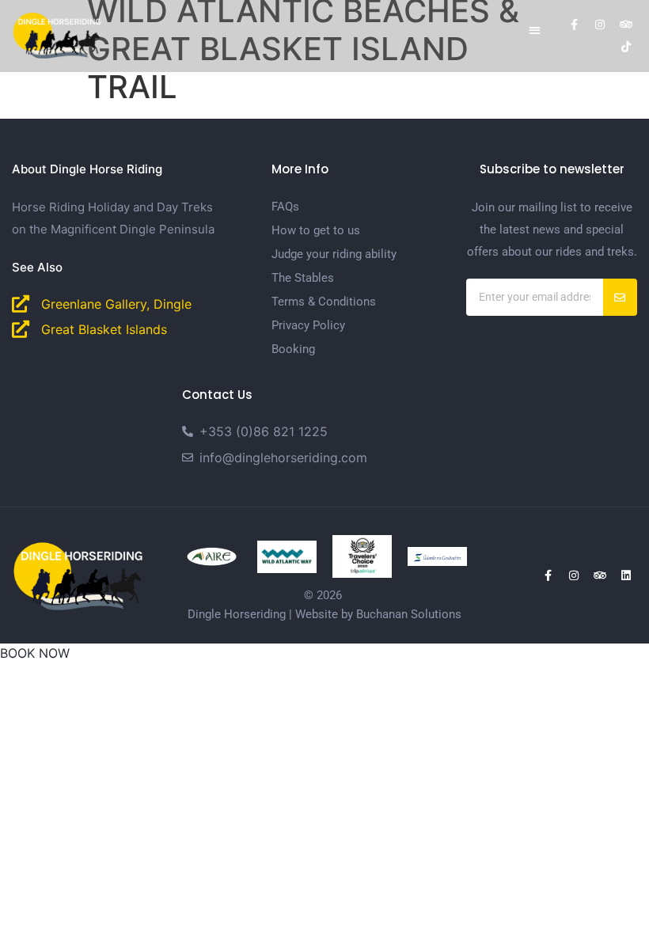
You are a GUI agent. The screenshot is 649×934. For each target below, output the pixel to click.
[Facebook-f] (574, 24)
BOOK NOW (35, 653)
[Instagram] (600, 24)
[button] (535, 30)
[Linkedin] (626, 575)
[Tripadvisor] (626, 24)
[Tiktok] (626, 47)
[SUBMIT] (620, 297)
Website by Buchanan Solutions (378, 614)
